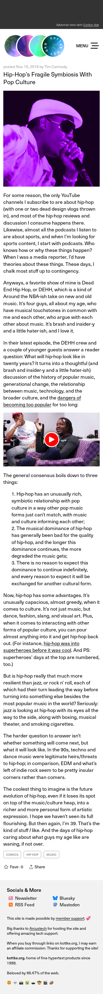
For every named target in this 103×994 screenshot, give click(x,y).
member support (70, 918)
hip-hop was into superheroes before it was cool (41, 646)
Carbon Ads (91, 24)
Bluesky (67, 898)
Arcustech (38, 928)
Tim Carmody (55, 66)
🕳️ (33, 982)
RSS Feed (24, 904)
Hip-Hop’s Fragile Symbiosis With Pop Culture (47, 77)
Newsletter (26, 898)
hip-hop (32, 854)
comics (12, 854)
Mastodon (70, 904)
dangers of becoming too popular (42, 401)
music (51, 854)
